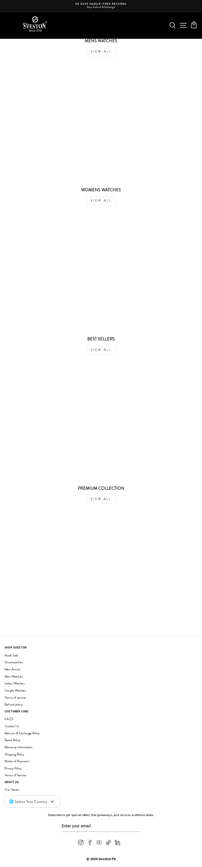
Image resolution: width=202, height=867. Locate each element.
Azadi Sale (11, 655)
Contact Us (11, 725)
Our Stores (11, 789)
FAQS (8, 718)
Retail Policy (12, 739)
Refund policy (13, 704)
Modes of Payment (16, 761)
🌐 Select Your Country (28, 801)
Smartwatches (13, 662)
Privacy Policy (13, 768)
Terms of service (15, 697)
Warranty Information (18, 747)
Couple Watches (15, 690)
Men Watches (13, 676)
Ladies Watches (14, 683)
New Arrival (12, 669)
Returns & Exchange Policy (22, 733)
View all (101, 51)
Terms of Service (15, 775)
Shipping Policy (14, 754)
